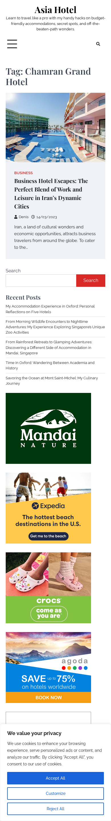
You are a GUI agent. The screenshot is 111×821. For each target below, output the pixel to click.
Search (13, 270)
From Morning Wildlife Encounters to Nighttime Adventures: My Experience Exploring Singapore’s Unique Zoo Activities (55, 326)
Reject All (55, 809)
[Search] (98, 44)
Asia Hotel (56, 9)
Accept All (55, 778)
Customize (55, 793)
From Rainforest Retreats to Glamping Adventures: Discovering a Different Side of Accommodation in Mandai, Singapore (49, 347)
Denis (23, 217)
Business (23, 173)
